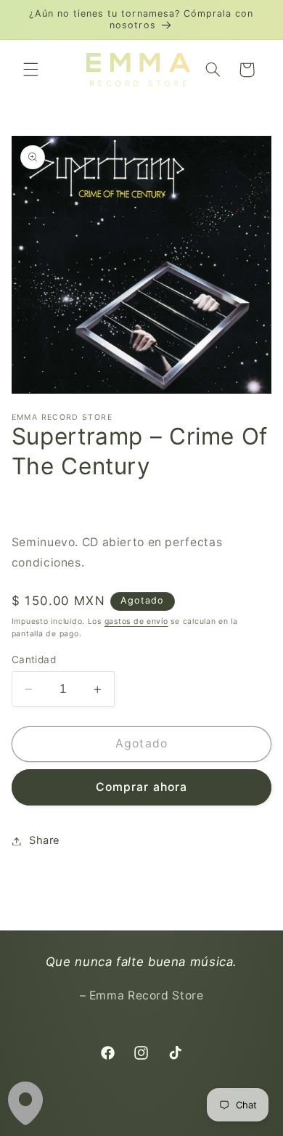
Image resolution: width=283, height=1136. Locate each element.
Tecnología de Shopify (205, 1126)
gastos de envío (136, 621)
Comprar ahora (141, 787)
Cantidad (34, 659)
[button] (30, 69)
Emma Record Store (110, 1126)
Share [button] (44, 840)
